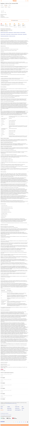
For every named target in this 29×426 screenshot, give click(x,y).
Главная (2, 406)
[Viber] (22, 422)
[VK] (18, 422)
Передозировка (25, 34)
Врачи (22, 406)
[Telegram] (23, 422)
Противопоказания (8, 34)
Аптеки (1, 408)
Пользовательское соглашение (4, 413)
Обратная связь (9, 408)
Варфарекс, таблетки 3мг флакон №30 (6, 379)
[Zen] (27, 422)
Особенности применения (14, 34)
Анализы (23, 408)
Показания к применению (16, 32)
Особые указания (20, 34)
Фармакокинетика (11, 32)
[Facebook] (16, 422)
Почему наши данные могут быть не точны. (11, 403)
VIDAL (4, 370)
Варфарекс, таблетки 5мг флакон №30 (6, 390)
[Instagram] (25, 422)
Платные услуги (17, 408)
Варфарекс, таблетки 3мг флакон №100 (6, 374)
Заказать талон (17, 406)
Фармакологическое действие (4, 32)
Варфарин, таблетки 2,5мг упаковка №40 (6, 395)
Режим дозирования (22, 32)
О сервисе (8, 406)
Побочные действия (3, 34)
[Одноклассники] (14, 422)
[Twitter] (20, 422)
